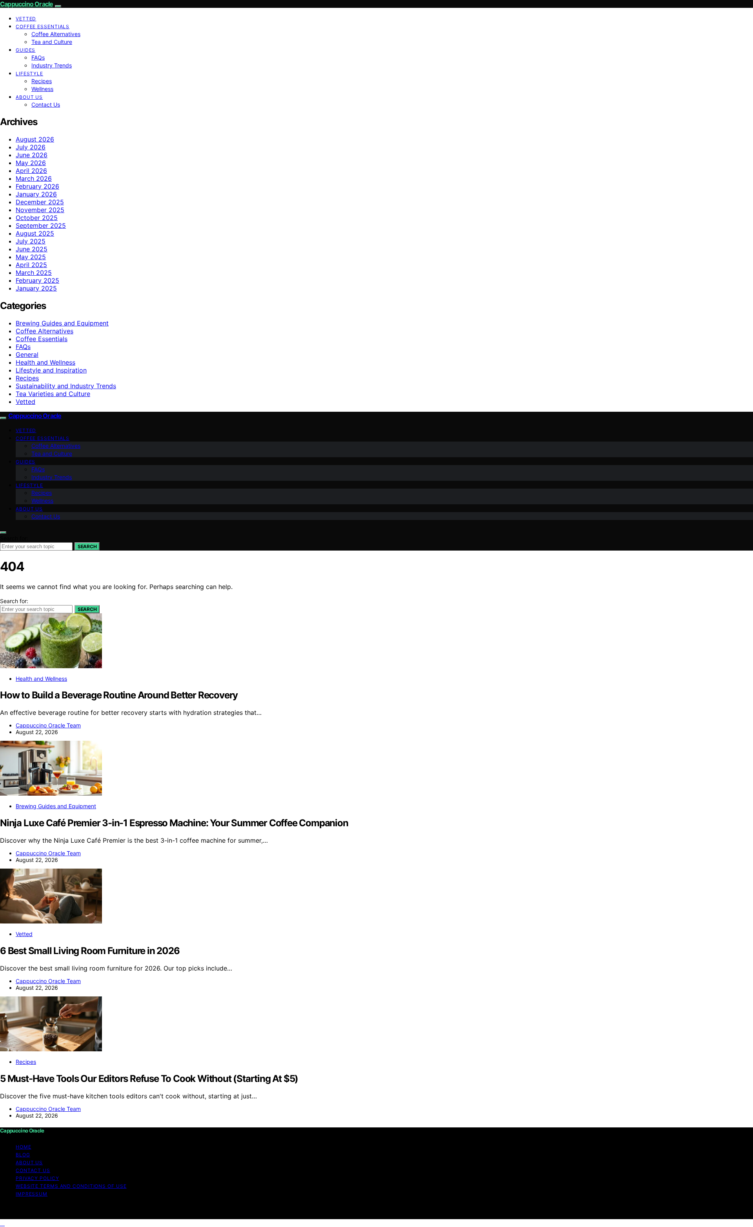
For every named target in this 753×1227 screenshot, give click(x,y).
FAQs (38, 57)
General (27, 354)
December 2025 (40, 202)
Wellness (42, 88)
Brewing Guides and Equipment (62, 323)
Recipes (41, 81)
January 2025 (36, 288)
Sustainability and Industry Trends (66, 386)
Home (23, 1147)
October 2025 (37, 218)
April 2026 (31, 171)
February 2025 (37, 280)
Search (87, 546)
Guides (25, 50)
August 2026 (35, 139)
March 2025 (34, 272)
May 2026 (31, 163)
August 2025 (35, 233)
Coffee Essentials (42, 26)
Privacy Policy (37, 1178)
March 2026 (34, 178)
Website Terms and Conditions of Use (71, 1186)
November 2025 (40, 210)
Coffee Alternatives (55, 34)
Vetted (26, 19)
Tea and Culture (51, 41)
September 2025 (41, 225)
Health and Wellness (45, 362)
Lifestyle (29, 73)
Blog (23, 1155)
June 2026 (31, 155)
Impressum (31, 1194)
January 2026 (36, 194)
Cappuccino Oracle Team (48, 725)
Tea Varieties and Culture (53, 394)
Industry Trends (51, 65)
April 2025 (31, 265)
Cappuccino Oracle (26, 4)
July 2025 (30, 241)
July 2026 (30, 147)
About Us (29, 97)
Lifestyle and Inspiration (51, 370)
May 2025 (31, 257)
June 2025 (31, 249)
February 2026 (37, 186)
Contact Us (45, 104)
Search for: (14, 538)
